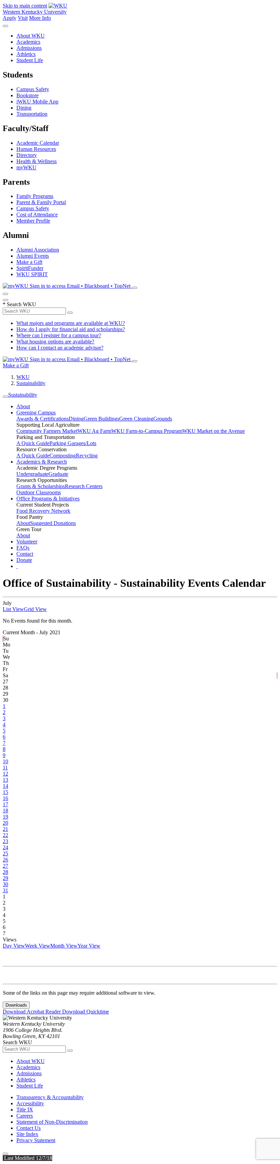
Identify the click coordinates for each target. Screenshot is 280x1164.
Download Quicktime (85, 1011)
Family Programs (34, 196)
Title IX (24, 1109)
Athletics (26, 54)
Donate (24, 560)
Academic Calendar (37, 143)
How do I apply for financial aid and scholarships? (70, 329)
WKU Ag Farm (94, 431)
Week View (37, 946)
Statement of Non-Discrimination (52, 1122)
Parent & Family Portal (41, 202)
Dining (23, 108)
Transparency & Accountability (50, 1097)
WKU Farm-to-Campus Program (146, 431)
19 (5, 817)
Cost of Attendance (37, 214)
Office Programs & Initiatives (48, 498)
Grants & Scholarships (40, 486)
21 (5, 829)
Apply (9, 18)
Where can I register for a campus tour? (58, 335)
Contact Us (28, 1128)
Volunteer (26, 541)
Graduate (58, 474)
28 (5, 872)
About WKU (30, 36)
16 (5, 798)
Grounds (162, 419)
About (23, 406)
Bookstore (27, 95)
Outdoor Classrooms (38, 492)
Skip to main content (25, 6)
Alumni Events (32, 256)
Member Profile (33, 221)
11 (5, 767)
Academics (28, 42)
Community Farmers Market (47, 431)
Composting (63, 455)
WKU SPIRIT (32, 274)
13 (5, 780)
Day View (14, 946)
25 (5, 853)
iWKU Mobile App (37, 101)
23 (5, 841)
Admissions (29, 48)
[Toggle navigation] (5, 397)
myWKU (26, 167)
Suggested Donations (53, 523)
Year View (89, 946)
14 (5, 786)
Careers (24, 1116)
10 (5, 761)
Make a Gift (29, 262)
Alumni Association (37, 250)
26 (5, 860)
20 (5, 823)
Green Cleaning (136, 419)
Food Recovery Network (43, 511)
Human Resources (36, 149)
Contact (24, 554)
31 (5, 890)
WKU (23, 377)
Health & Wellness (36, 161)
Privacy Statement (35, 1140)
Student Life (29, 60)
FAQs (22, 548)
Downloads (16, 1005)
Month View (64, 946)
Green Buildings (101, 419)
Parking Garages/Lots (73, 443)
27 (5, 866)
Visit (23, 18)
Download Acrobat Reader (32, 1011)
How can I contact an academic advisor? (59, 348)
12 (5, 774)
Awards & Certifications (42, 419)
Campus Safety (32, 89)
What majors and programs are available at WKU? (70, 323)
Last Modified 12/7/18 (27, 1158)
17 (5, 804)
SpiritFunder (29, 268)
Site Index (27, 1134)
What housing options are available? (55, 341)
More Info (40, 18)
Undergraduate (32, 474)
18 (5, 810)
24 (5, 847)
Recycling (87, 455)
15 (5, 792)
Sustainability (30, 383)
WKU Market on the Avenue (213, 431)
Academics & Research (41, 462)
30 (5, 884)
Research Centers (83, 486)
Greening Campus (36, 412)
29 (5, 878)
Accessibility (30, 1103)
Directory (26, 155)
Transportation (31, 114)
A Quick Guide (33, 443)
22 (5, 835)
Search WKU (19, 304)
